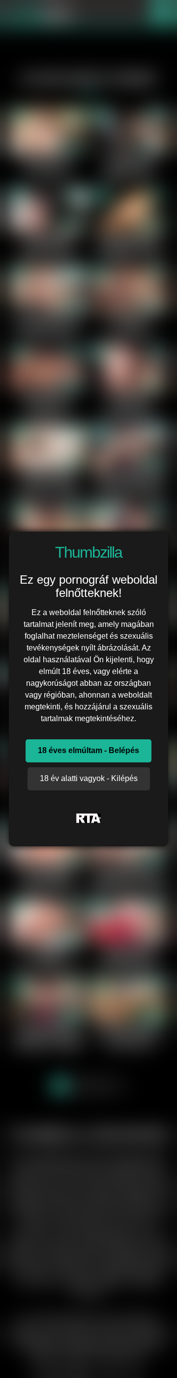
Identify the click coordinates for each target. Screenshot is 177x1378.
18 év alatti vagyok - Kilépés (89, 778)
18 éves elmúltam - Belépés (88, 750)
